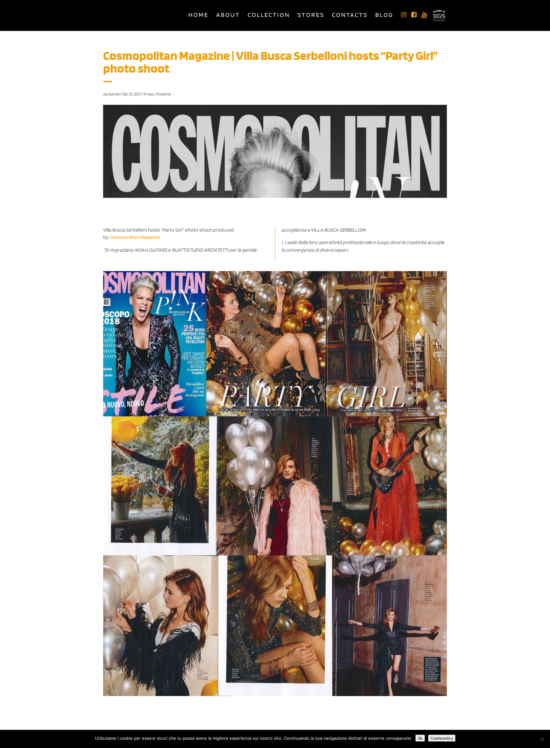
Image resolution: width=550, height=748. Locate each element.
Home (198, 15)
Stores (311, 15)
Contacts (350, 15)
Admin (115, 94)
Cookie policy (442, 738)
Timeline (163, 94)
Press (149, 94)
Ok (420, 738)
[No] (542, 739)
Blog (384, 15)
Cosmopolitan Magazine (134, 237)
